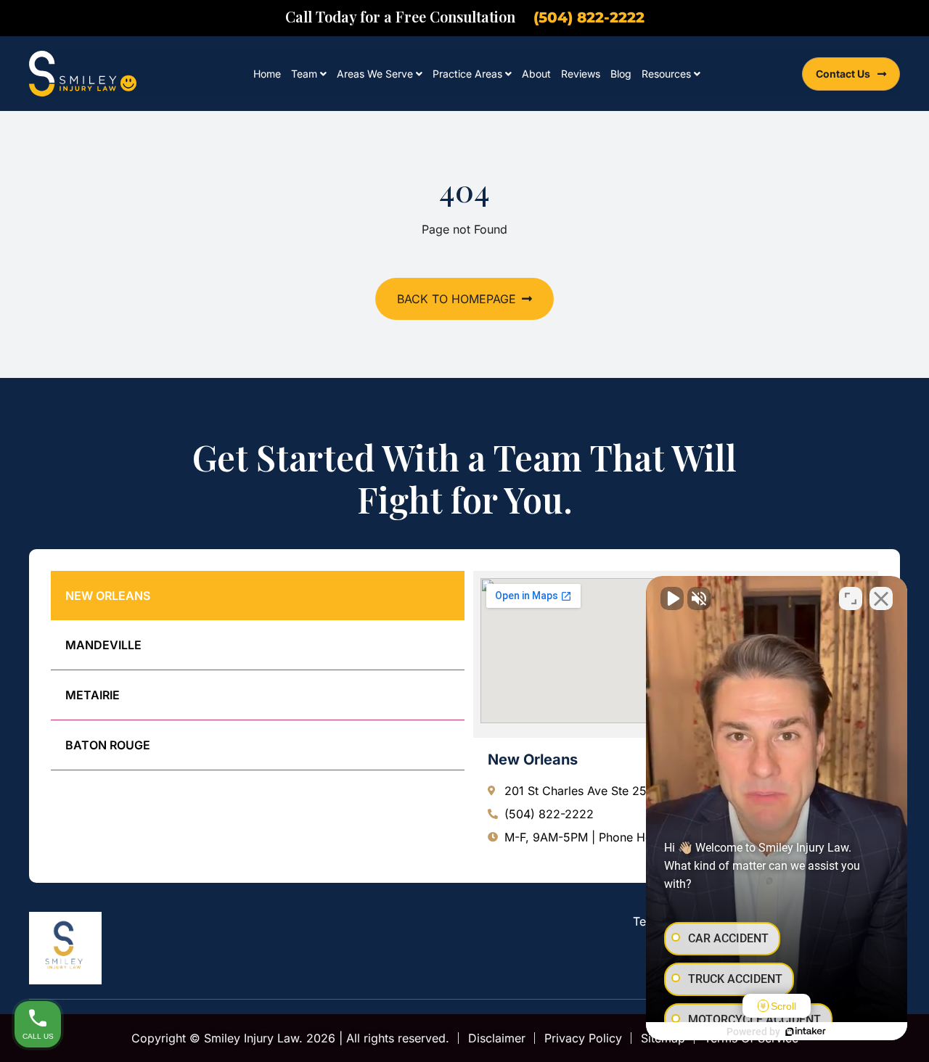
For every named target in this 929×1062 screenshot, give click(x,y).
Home (267, 73)
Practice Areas (467, 73)
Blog (620, 73)
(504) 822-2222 (588, 17)
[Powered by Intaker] (805, 1031)
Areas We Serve (375, 73)
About (536, 73)
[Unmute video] (672, 598)
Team (304, 73)
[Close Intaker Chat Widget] (881, 598)
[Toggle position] (850, 598)
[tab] (257, 595)
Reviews (580, 73)
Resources (666, 73)
